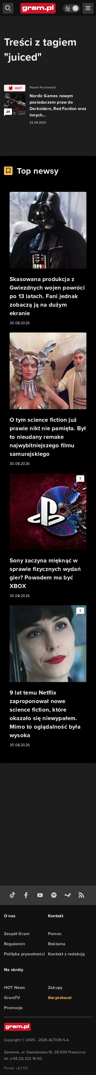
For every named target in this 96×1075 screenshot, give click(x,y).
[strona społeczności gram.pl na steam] (69, 895)
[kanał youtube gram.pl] (41, 895)
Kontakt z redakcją (66, 954)
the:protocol (59, 998)
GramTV (12, 998)
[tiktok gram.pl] (13, 895)
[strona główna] (38, 8)
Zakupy (55, 987)
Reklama (56, 944)
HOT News (14, 987)
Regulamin (14, 944)
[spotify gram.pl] (55, 895)
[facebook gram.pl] (27, 895)
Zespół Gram (17, 934)
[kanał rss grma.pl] (82, 895)
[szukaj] (8, 8)
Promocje (13, 1008)
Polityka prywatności (24, 954)
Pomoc (55, 934)
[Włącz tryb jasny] (71, 8)
